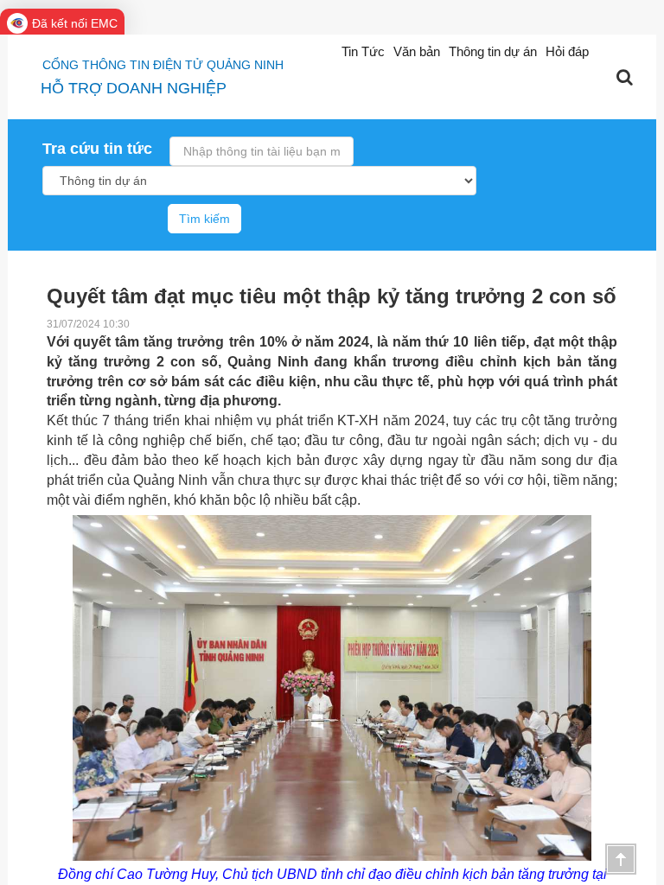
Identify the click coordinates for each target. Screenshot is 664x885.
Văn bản (416, 51)
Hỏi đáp (567, 51)
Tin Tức (363, 51)
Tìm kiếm (204, 219)
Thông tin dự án (493, 51)
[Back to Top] (620, 859)
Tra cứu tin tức (97, 148)
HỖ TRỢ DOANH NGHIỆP (134, 88)
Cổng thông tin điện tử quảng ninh (163, 65)
